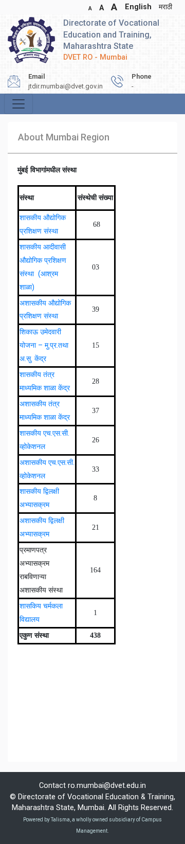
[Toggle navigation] (18, 104)
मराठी (165, 7)
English (138, 7)
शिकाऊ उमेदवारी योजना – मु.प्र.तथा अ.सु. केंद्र (44, 345)
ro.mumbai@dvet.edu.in (107, 785)
